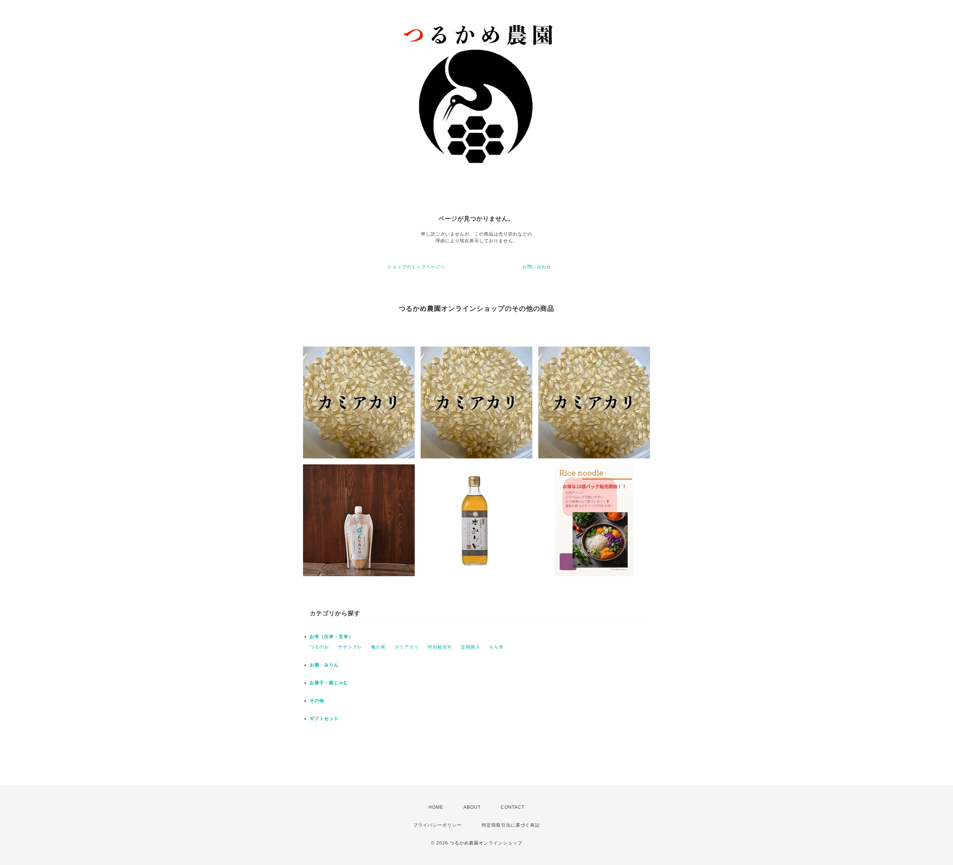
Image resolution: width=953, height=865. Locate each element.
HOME (435, 807)
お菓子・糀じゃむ (329, 682)
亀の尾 (378, 647)
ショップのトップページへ (416, 266)
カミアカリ (407, 647)
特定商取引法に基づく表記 (511, 825)
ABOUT (472, 807)
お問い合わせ (536, 266)
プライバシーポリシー (437, 825)
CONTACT (513, 807)
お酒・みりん (324, 664)
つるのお (319, 647)
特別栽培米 (440, 647)
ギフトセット (324, 718)
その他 (317, 700)
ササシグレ (350, 647)
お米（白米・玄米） (331, 636)
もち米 (496, 647)
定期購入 (470, 647)
